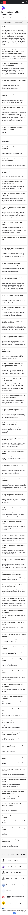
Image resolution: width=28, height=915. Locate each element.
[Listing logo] (3, 7)
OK (14, 913)
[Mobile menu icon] (2, 2)
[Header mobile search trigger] (26, 2)
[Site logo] (5, 2)
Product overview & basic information (9, 17)
